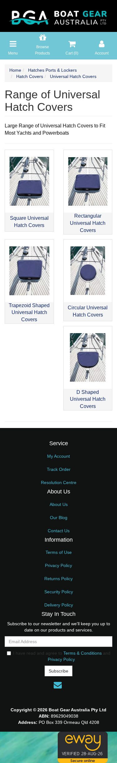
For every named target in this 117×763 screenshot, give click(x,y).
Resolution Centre (58, 482)
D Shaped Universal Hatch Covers (87, 399)
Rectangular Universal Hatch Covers (87, 223)
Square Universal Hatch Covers (29, 221)
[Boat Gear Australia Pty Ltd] (58, 15)
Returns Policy (58, 578)
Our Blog (58, 517)
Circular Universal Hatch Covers (88, 311)
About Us (59, 504)
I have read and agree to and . (61, 656)
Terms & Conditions (82, 653)
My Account (58, 456)
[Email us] (58, 685)
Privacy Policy (58, 565)
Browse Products (42, 50)
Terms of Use (59, 552)
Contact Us (59, 530)
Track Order (59, 469)
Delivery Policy (58, 604)
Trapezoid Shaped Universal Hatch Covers (29, 312)
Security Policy (58, 591)
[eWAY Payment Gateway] (83, 747)
